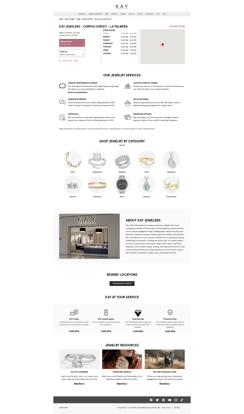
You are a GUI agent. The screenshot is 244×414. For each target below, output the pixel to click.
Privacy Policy (122, 408)
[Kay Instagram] (176, 400)
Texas (78, 19)
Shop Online (66, 43)
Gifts (158, 14)
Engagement (81, 14)
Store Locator (70, 19)
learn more (74, 331)
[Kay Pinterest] (163, 400)
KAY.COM (63, 408)
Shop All (122, 145)
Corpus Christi (87, 19)
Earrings (123, 14)
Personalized (150, 14)
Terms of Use (166, 408)
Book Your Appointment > (78, 92)
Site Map (177, 408)
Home (61, 19)
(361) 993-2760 (70, 61)
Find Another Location (122, 283)
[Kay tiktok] (182, 400)
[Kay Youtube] (170, 400)
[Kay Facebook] (151, 400)
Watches (140, 14)
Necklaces (114, 14)
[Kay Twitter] (157, 400)
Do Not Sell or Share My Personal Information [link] (144, 408)
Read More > (79, 383)
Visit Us (67, 53)
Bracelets (132, 14)
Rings (106, 14)
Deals (164, 14)
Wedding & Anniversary (95, 14)
